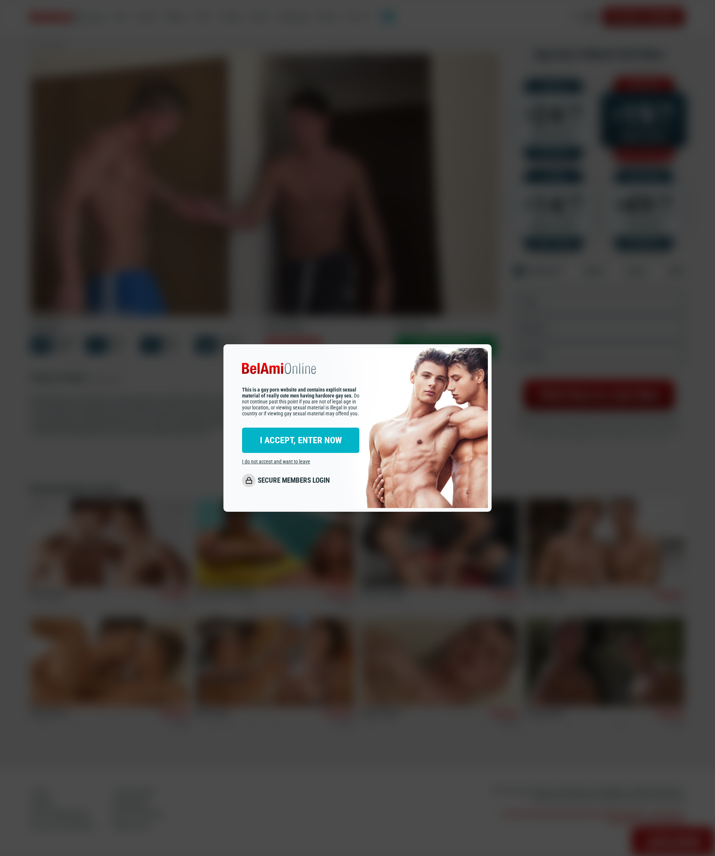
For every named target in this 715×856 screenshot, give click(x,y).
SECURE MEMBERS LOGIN (294, 480)
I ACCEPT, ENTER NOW (301, 440)
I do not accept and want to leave (276, 461)
